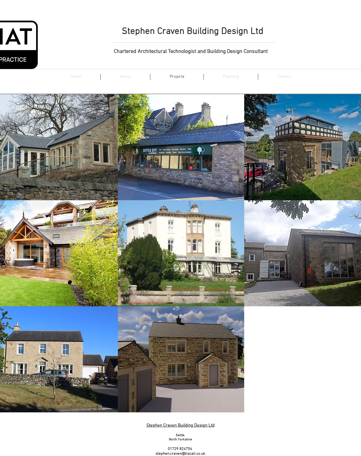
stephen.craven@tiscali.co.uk (180, 453)
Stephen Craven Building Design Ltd (194, 31)
